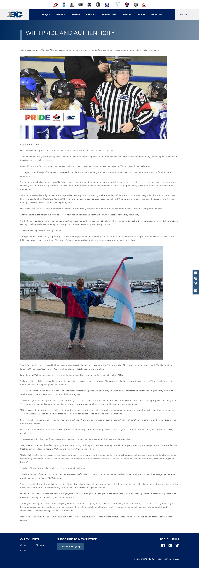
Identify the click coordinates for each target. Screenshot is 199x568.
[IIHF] (64, 4)
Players (46, 14)
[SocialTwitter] (177, 545)
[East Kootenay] (71, 4)
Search (183, 14)
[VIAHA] (127, 4)
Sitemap (40, 545)
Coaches (75, 14)
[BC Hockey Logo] (15, 14)
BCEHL (141, 14)
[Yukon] (144, 4)
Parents (60, 14)
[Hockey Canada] (55, 4)
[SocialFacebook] (163, 545)
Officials (91, 14)
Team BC (127, 14)
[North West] (89, 4)
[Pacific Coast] (107, 4)
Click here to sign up (71, 546)
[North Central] (80, 4)
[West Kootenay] (135, 4)
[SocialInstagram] (170, 545)
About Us (156, 14)
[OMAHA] (98, 4)
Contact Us (25, 545)
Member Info (109, 14)
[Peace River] (117, 4)
